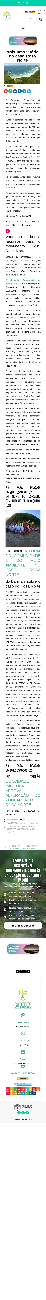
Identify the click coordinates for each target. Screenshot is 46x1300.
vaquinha (11, 832)
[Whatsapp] (27, 3)
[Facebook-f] (23, 3)
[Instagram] (19, 3)
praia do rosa (19, 829)
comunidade (32, 824)
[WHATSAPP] (23, 1015)
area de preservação (16, 824)
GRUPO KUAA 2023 (23, 1119)
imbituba (21, 826)
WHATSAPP (23, 1022)
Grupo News (23, 1041)
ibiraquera (11, 826)
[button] (30, 19)
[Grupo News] (23, 1033)
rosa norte (31, 829)
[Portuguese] (30, 13)
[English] (27, 13)
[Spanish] (33, 13)
